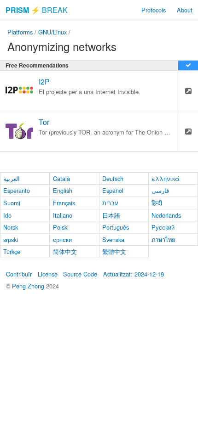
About (184, 10)
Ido (7, 215)
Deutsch (112, 178)
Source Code (80, 274)
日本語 (111, 215)
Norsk (10, 227)
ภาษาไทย (163, 239)
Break (37, 10)
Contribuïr (19, 274)
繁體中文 (114, 251)
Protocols (153, 10)
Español (112, 190)
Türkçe (11, 251)
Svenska (113, 239)
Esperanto (16, 190)
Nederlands (166, 215)
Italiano (62, 215)
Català (61, 178)
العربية (11, 178)
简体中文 (65, 251)
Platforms (20, 32)
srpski (10, 239)
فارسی (160, 190)
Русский (163, 227)
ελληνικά (165, 178)
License (48, 274)
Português (115, 227)
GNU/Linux (52, 32)
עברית (110, 202)
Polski (61, 227)
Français (64, 202)
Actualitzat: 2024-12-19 (133, 274)
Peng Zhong (29, 286)
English (62, 190)
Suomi (11, 202)
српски (62, 239)
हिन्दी (156, 202)
